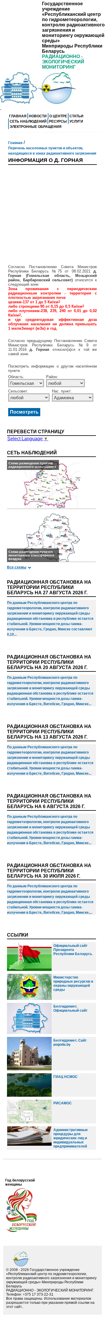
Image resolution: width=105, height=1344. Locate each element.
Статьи (76, 116)
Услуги (76, 121)
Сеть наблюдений (28, 121)
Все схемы (16, 567)
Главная (18, 116)
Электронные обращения (36, 127)
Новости (38, 116)
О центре (58, 116)
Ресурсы (58, 121)
